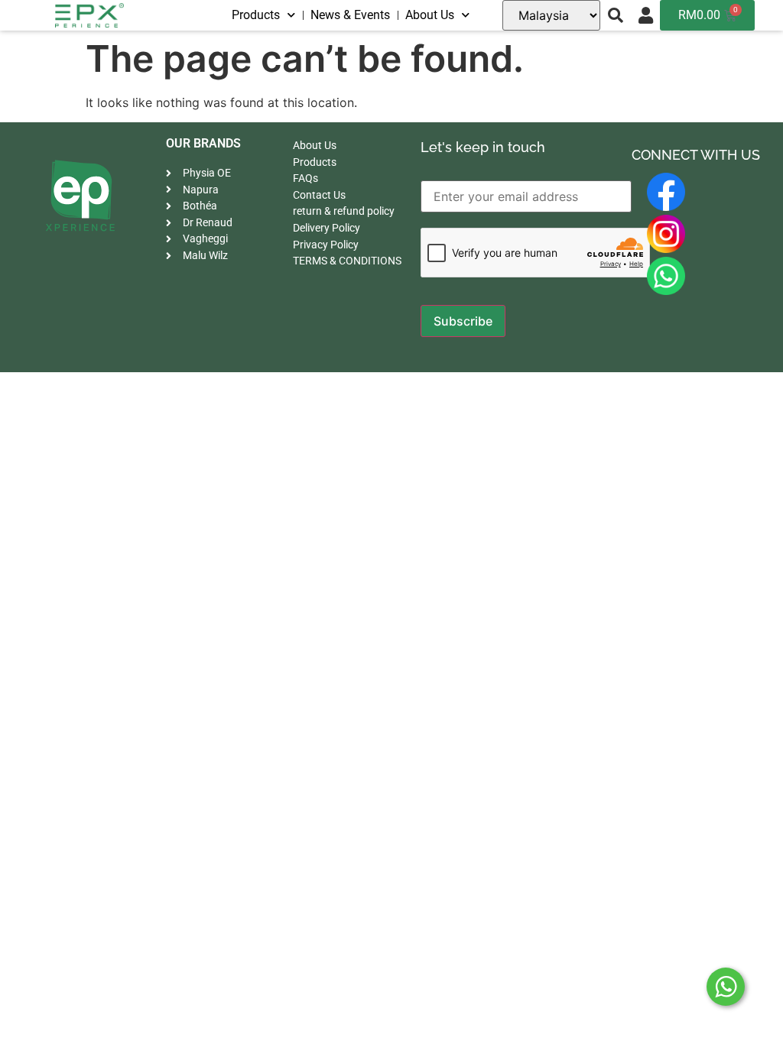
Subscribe (463, 321)
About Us (429, 15)
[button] (615, 15)
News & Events (350, 15)
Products (256, 15)
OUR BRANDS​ (203, 143)
